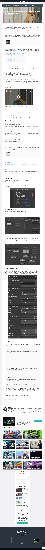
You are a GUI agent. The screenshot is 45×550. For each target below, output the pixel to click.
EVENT (26, 5)
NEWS (9, 5)
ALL (4, 5)
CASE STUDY (22, 5)
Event (5, 11)
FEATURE (12, 5)
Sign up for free (22, 522)
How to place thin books (11, 60)
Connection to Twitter (10, 54)
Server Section (10, 55)
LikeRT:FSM (11, 59)
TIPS (6, 5)
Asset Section (10, 56)
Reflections (8, 61)
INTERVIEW (17, 5)
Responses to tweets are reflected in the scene (15, 53)
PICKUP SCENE (31, 5)
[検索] (28, 477)
